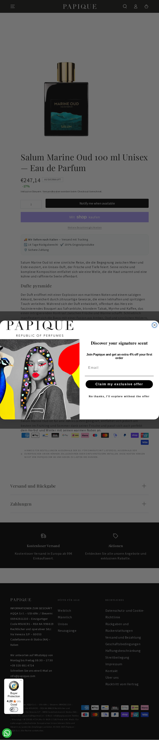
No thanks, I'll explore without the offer (119, 396)
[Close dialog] (154, 325)
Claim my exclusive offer (119, 384)
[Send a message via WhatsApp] (7, 733)
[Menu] (20, 681)
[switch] (14, 709)
